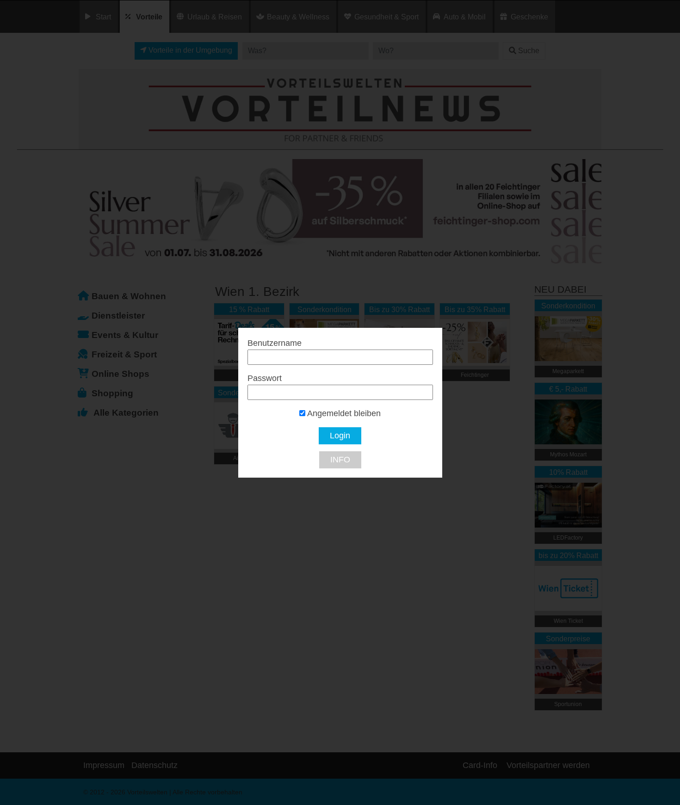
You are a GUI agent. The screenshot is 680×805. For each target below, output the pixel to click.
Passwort (264, 378)
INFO (340, 459)
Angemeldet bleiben (343, 413)
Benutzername (274, 343)
